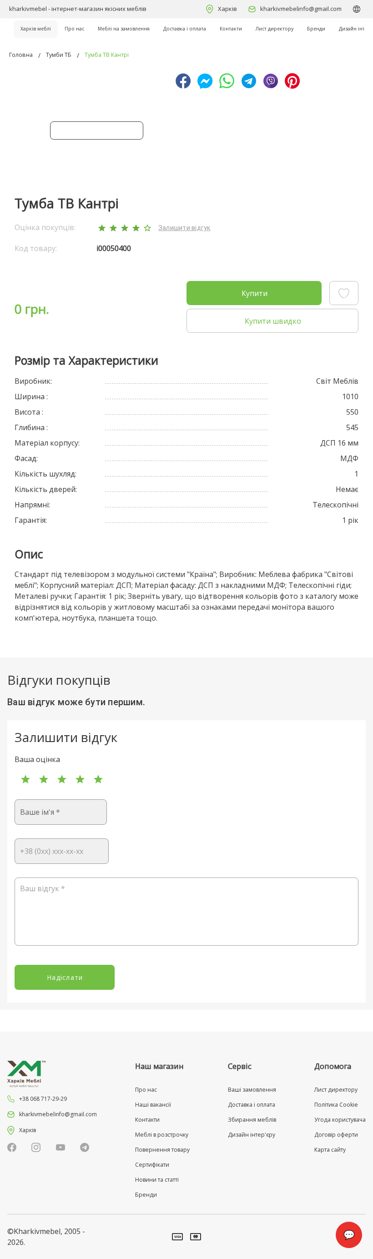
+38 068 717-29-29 (43, 1099)
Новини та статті (157, 1180)
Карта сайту (330, 1150)
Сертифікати (152, 1165)
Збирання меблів (252, 1120)
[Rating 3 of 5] (62, 779)
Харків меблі (35, 28)
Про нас (74, 28)
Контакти (231, 28)
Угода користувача (340, 1120)
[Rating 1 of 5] (25, 779)
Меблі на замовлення (124, 28)
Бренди (316, 28)
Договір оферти (336, 1135)
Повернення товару (162, 1150)
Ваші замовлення (252, 1089)
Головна (21, 55)
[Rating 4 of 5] (80, 779)
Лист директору (274, 28)
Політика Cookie (336, 1105)
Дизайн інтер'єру (251, 1135)
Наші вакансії (153, 1105)
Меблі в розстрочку (161, 1135)
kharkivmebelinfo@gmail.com (301, 9)
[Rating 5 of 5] (98, 779)
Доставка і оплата (184, 28)
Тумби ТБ (58, 55)
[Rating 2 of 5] (44, 779)
